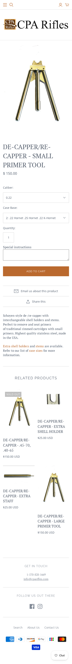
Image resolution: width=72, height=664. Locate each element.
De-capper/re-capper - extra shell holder (51, 426)
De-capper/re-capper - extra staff (16, 495)
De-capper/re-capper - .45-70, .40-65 (16, 444)
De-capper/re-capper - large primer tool (51, 521)
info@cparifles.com (36, 579)
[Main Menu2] (5, 5)
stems (40, 346)
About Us (33, 627)
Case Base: (10, 208)
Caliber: (8, 187)
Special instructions (17, 247)
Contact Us (51, 627)
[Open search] (11, 5)
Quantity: (9, 228)
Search (18, 627)
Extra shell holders (16, 346)
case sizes (36, 351)
